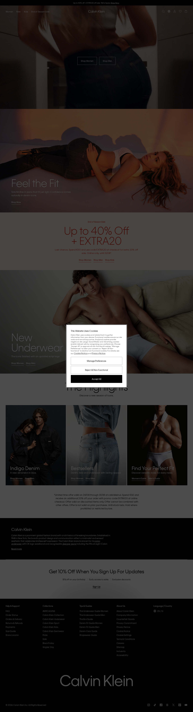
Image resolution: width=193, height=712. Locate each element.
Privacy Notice (98, 353)
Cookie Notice (80, 353)
